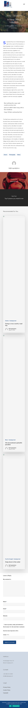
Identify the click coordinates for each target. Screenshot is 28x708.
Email (5, 608)
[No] (26, 704)
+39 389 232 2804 (8, 674)
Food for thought (9, 559)
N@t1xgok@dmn (10, 25)
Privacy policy (16, 705)
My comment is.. (7, 579)
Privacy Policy (6, 687)
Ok (10, 705)
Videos (18, 154)
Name (5, 601)
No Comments (14, 28)
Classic (5, 154)
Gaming (9, 15)
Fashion (7, 320)
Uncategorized (17, 15)
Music (6, 439)
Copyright (5, 693)
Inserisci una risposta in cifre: (10, 630)
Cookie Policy (6, 690)
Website (5, 616)
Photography (12, 154)
